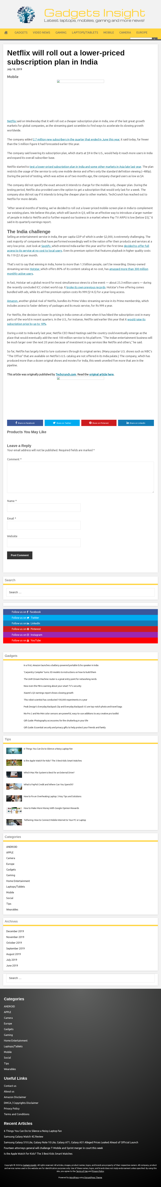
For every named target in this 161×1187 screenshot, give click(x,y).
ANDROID (11, 846)
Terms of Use (82, 1171)
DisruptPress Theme (93, 1178)
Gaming (61, 32)
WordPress (74, 1178)
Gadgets (21, 32)
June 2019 (12, 965)
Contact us (10, 1085)
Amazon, (13, 300)
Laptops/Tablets (85, 32)
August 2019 (13, 954)
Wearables (12, 909)
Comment (14, 459)
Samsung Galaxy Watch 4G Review (23, 1136)
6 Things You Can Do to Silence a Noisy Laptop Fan (33, 1131)
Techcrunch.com (66, 374)
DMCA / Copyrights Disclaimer (21, 1102)
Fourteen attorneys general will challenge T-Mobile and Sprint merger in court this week (53, 1148)
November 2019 (15, 937)
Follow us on (26, 611)
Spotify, (46, 245)
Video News (41, 32)
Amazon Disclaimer (15, 1097)
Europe (141, 32)
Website (12, 536)
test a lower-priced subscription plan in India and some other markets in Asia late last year (85, 166)
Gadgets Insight (95, 12)
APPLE (10, 852)
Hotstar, (35, 268)
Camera (125, 32)
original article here (101, 374)
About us (9, 1091)
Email (11, 518)
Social (9, 898)
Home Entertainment (18, 881)
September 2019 (15, 948)
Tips (8, 903)
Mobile (108, 32)
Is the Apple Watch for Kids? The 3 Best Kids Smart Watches (38, 1153)
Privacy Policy (11, 1108)
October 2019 (14, 942)
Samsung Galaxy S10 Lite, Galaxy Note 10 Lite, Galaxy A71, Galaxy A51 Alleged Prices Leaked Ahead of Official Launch (71, 1142)
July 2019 (11, 959)
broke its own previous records (86, 287)
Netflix (12, 121)
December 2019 (15, 931)
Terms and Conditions (16, 1114)
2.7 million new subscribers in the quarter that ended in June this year (76, 139)
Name (12, 500)
